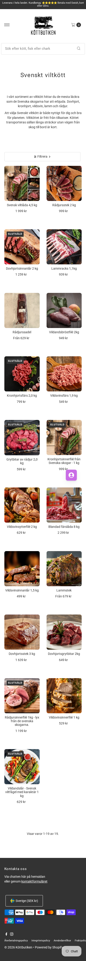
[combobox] (43, 49)
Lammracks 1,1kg (64, 268)
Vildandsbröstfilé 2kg (64, 332)
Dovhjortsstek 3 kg (22, 654)
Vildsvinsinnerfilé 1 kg (64, 717)
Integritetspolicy (40, 940)
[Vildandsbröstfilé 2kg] (64, 310)
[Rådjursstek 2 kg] (64, 183)
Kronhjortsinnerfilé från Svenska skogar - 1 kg (63, 461)
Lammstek (64, 590)
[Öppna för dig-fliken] (71, 475)
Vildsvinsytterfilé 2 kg (22, 527)
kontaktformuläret (34, 881)
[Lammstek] (64, 568)
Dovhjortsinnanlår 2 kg (22, 268)
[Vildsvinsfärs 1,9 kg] (64, 373)
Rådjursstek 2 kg (64, 205)
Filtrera (42, 156)
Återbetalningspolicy (16, 940)
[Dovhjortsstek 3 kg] (22, 632)
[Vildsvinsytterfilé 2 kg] (22, 505)
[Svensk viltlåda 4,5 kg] (22, 183)
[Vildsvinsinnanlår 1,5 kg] (22, 568)
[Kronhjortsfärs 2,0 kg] (22, 373)
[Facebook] (6, 934)
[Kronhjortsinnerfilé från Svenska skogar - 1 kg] (64, 437)
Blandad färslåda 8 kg (64, 527)
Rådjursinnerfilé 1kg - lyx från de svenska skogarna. (22, 721)
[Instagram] (11, 934)
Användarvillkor (62, 940)
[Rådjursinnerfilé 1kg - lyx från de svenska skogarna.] (22, 695)
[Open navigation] (7, 25)
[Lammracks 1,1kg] (64, 246)
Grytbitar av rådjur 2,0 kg (22, 461)
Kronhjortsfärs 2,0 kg (22, 395)
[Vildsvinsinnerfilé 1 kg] (64, 695)
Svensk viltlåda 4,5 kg (22, 205)
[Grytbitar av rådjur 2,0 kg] (22, 437)
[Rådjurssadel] (22, 310)
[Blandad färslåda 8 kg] (64, 505)
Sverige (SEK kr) (27, 901)
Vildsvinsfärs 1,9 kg (64, 395)
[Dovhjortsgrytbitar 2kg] (64, 632)
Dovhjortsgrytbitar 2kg (64, 654)
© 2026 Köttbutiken (18, 947)
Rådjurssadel (22, 332)
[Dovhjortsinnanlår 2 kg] (22, 246)
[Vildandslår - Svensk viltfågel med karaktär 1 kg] (22, 766)
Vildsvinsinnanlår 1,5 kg (22, 590)
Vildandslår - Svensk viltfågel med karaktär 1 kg (22, 792)
